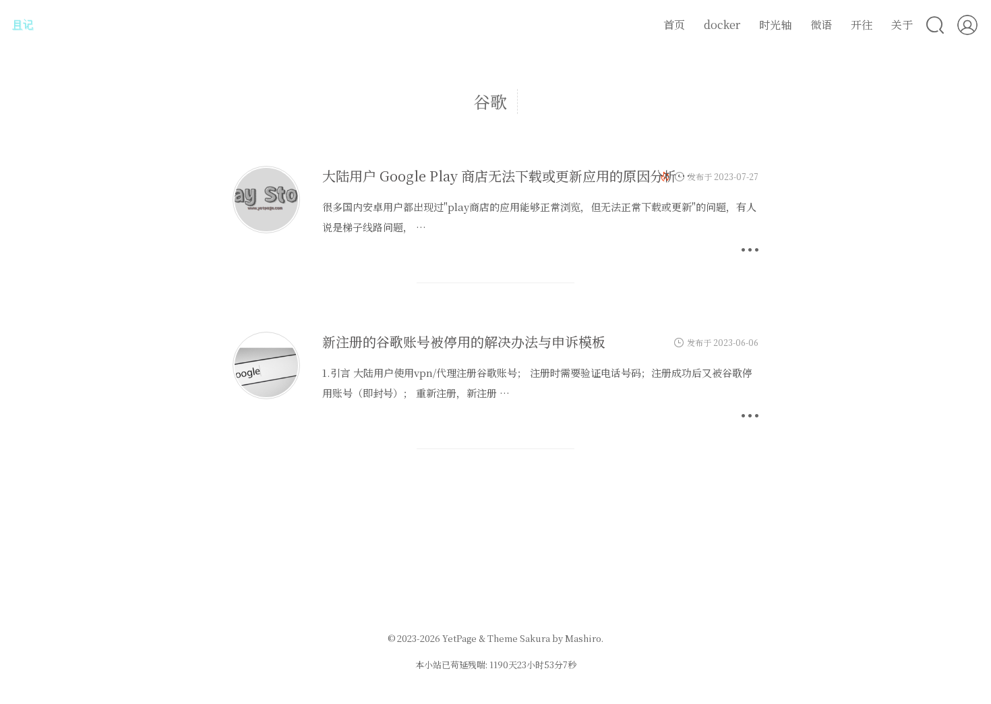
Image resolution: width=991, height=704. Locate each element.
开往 (861, 24)
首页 (674, 24)
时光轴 (775, 24)
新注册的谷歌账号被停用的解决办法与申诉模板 (463, 341)
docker (722, 24)
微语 (821, 24)
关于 (902, 24)
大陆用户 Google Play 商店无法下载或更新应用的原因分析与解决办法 (533, 175)
